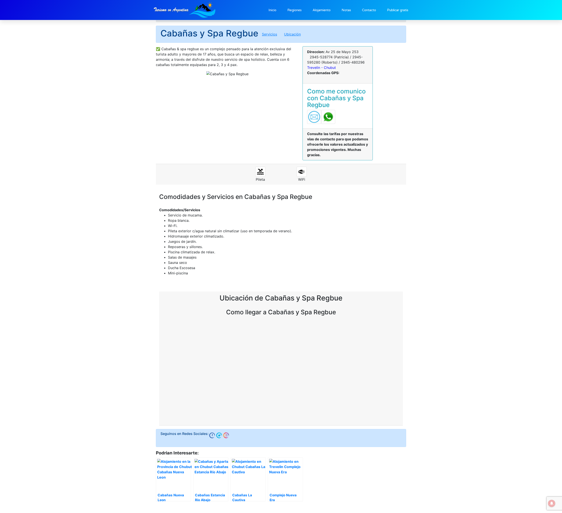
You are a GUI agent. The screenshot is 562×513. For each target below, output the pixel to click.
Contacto (369, 10)
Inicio (272, 10)
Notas (346, 10)
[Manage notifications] (551, 503)
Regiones (294, 10)
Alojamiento (322, 10)
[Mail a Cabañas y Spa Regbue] (314, 116)
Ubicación (292, 34)
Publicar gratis (397, 10)
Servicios (269, 34)
